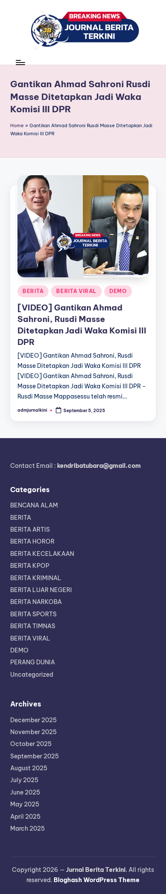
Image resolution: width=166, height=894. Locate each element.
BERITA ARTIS (30, 529)
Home (17, 125)
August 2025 (28, 768)
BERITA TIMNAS (32, 626)
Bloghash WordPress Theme (97, 880)
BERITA (33, 291)
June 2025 (25, 792)
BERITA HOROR (32, 541)
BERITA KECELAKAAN (42, 554)
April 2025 (25, 816)
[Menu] (20, 62)
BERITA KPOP (29, 565)
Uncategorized (31, 674)
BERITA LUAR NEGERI (41, 590)
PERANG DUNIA (32, 662)
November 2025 (33, 732)
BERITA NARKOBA (36, 602)
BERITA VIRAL (76, 291)
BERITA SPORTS (33, 614)
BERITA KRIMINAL (35, 578)
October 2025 (31, 744)
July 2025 (24, 780)
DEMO (118, 291)
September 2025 (34, 756)
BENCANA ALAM (34, 505)
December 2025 (33, 720)
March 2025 (27, 828)
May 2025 (24, 804)
